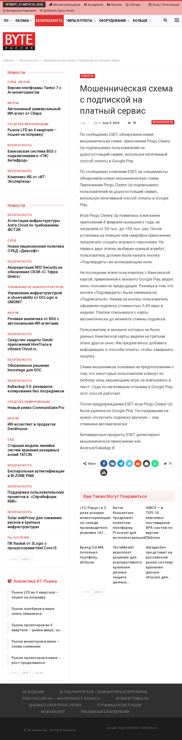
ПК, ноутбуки (18, 537)
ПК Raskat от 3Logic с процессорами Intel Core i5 (32, 545)
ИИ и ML (24, 82)
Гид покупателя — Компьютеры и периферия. (106, 692)
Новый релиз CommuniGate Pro (36, 407)
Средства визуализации (28, 124)
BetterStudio (149, 728)
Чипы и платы (79, 21)
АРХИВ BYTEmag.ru (132, 698)
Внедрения (95, 4)
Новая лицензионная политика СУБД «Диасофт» (36, 248)
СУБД (12, 82)
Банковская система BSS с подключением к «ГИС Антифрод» (32, 156)
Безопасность (49, 21)
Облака (22, 21)
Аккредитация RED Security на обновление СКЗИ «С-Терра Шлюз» (35, 272)
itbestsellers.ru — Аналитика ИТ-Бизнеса (61, 698)
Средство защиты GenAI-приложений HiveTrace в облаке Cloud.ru (31, 344)
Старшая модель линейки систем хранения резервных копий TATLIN (33, 450)
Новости (87, 76)
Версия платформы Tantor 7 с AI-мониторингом (34, 90)
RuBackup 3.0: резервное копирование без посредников (36, 388)
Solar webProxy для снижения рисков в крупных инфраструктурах (35, 522)
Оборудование (112, 21)
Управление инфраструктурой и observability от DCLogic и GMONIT (35, 297)
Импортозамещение (66, 4)
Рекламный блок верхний (105, 712)
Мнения (116, 4)
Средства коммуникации (29, 402)
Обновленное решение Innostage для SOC (28, 367)
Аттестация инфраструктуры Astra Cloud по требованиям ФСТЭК (34, 225)
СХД (11, 439)
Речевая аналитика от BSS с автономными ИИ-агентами (33, 321)
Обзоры (135, 4)
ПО (6, 21)
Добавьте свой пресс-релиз (55, 705)
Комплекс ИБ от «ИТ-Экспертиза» (27, 179)
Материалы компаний (21, 10)
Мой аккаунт (53, 712)
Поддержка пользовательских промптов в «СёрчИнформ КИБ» (36, 497)
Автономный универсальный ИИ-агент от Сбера (34, 111)
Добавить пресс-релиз (59, 10)
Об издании (33, 692)
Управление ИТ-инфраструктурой (36, 287)
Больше (140, 21)
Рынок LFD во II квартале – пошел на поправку (32, 132)
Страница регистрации (119, 705)
